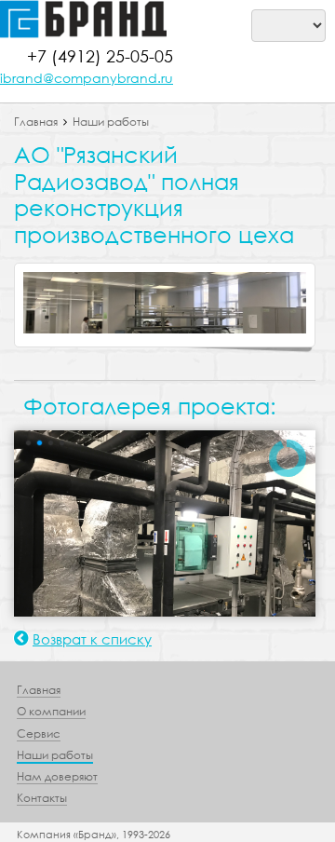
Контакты (42, 798)
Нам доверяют (57, 776)
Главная (36, 122)
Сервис (38, 733)
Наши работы (111, 122)
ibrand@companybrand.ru (86, 78)
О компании (51, 711)
